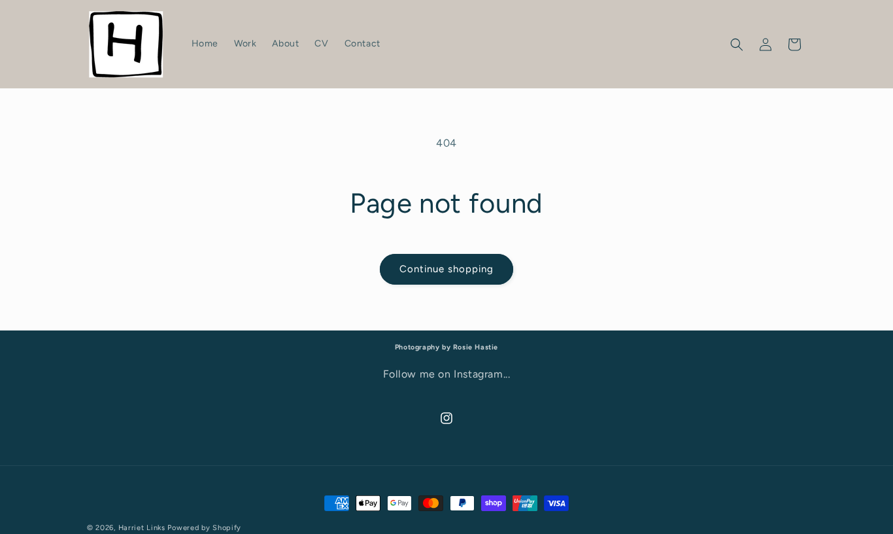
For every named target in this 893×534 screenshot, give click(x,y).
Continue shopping (446, 269)
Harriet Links (141, 528)
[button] (736, 44)
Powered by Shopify (204, 528)
